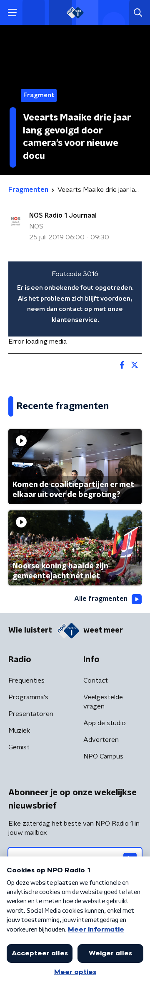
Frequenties (26, 680)
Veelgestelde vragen (103, 702)
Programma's (28, 697)
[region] (75, 299)
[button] (12, 12)
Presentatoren (30, 714)
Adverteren (101, 739)
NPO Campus (103, 756)
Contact (95, 680)
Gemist (19, 747)
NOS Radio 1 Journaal (63, 215)
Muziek (19, 730)
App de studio (104, 723)
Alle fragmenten (101, 598)
